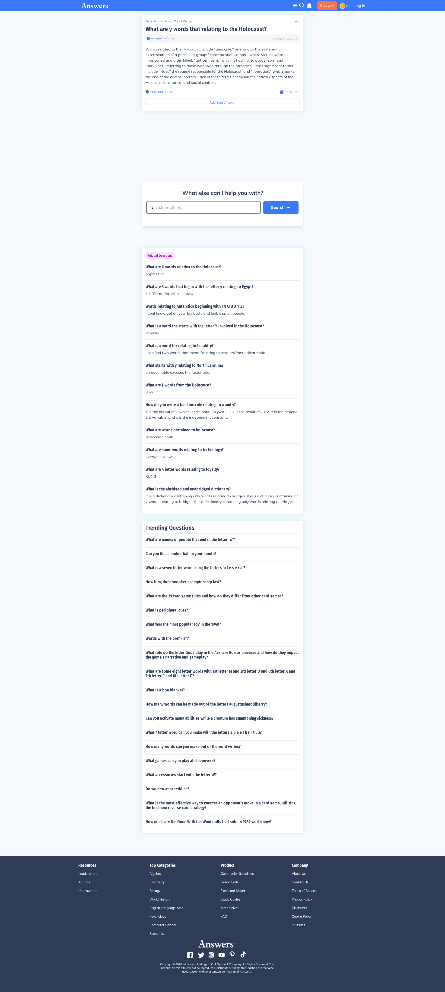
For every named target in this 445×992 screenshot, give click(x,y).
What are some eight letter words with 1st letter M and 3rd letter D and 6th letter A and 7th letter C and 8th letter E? (220, 673)
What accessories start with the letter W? (181, 774)
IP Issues (298, 925)
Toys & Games (183, 21)
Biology (154, 891)
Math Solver (229, 908)
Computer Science (163, 925)
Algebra (155, 874)
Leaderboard (87, 874)
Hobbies (165, 21)
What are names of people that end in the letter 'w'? (190, 539)
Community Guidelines (237, 874)
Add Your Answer (223, 102)
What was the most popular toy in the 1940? (183, 624)
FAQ (224, 916)
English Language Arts (166, 908)
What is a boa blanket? (165, 690)
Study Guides (230, 899)
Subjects (151, 21)
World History (159, 899)
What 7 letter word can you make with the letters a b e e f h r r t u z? (204, 732)
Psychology (157, 916)
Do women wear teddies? (167, 788)
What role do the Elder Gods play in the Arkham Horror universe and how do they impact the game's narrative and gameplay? (222, 655)
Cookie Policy (302, 916)
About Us (299, 874)
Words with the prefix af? (167, 638)
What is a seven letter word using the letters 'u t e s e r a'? (195, 567)
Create (325, 5)
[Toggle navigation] (295, 5)
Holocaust (191, 49)
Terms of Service (304, 891)
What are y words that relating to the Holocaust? (206, 29)
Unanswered (87, 891)
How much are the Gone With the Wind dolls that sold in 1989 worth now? (209, 821)
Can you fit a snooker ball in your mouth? (181, 553)
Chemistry (157, 882)
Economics (157, 934)
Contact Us (300, 882)
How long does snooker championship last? (183, 581)
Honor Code (230, 882)
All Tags (84, 882)
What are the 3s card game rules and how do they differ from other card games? (214, 596)
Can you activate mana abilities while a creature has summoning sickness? (209, 718)
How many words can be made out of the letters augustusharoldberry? (206, 704)
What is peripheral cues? (167, 610)
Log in (360, 5)
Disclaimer (299, 908)
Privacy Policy (302, 899)
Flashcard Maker (233, 891)
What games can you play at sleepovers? (180, 760)
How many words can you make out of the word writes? (193, 746)
